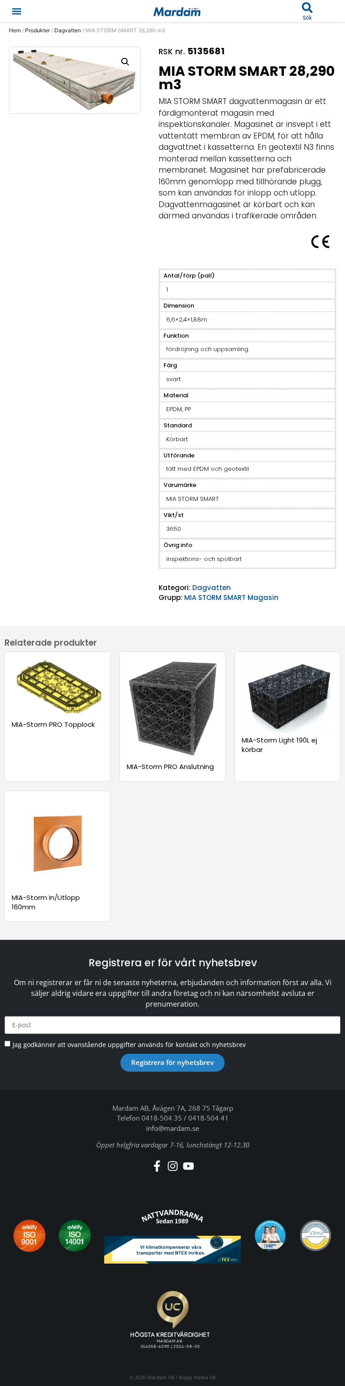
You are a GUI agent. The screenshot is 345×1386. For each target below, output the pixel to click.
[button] (16, 11)
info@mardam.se (172, 1128)
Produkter (37, 30)
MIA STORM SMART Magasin (231, 597)
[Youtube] (188, 1166)
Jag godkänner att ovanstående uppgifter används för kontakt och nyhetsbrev (129, 1044)
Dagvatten (67, 30)
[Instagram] (172, 1166)
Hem (15, 30)
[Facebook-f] (157, 1166)
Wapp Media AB (197, 1377)
